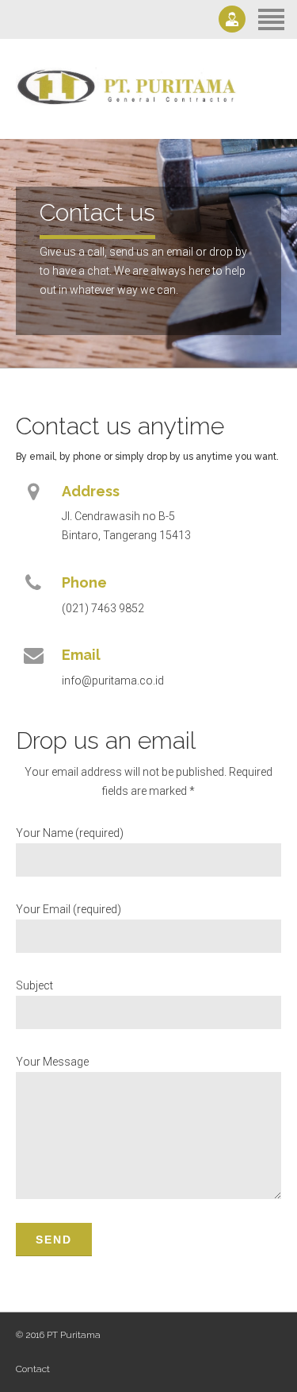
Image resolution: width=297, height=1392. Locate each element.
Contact (33, 1369)
